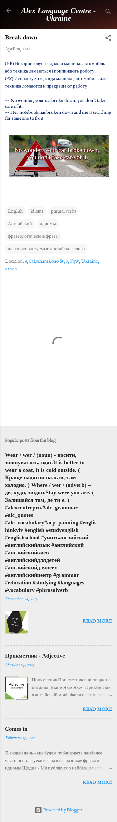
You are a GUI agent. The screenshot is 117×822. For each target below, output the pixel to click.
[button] (108, 39)
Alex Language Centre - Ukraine (58, 14)
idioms (37, 211)
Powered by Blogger (62, 810)
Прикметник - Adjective (35, 656)
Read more (97, 621)
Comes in (16, 729)
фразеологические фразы (33, 236)
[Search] (108, 12)
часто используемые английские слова (46, 249)
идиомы (48, 224)
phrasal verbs (63, 211)
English (15, 211)
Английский (20, 224)
